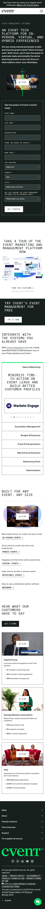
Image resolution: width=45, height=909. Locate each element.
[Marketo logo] (22, 405)
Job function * (11, 162)
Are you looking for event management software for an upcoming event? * (21, 193)
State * (8, 182)
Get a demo (10, 624)
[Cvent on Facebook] (13, 861)
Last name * (10, 123)
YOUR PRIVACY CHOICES (24, 884)
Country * (9, 172)
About (4, 816)
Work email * (10, 152)
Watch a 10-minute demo (28, 5)
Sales (4, 810)
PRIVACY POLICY (17, 875)
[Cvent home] (8, 11)
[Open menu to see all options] (41, 11)
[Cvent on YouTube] (27, 861)
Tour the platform (21, 288)
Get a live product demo (22, 227)
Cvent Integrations (16, 347)
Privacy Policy (15, 892)
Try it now (13, 320)
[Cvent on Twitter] (18, 861)
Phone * (18, 143)
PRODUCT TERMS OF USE (13, 878)
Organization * (11, 133)
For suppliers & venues (12, 838)
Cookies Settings (10, 886)
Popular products (9, 821)
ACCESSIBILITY (33, 875)
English (8, 900)
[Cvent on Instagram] (32, 861)
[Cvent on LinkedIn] (22, 861)
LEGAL (5, 875)
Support (5, 833)
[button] (22, 82)
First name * (10, 113)
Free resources (8, 827)
